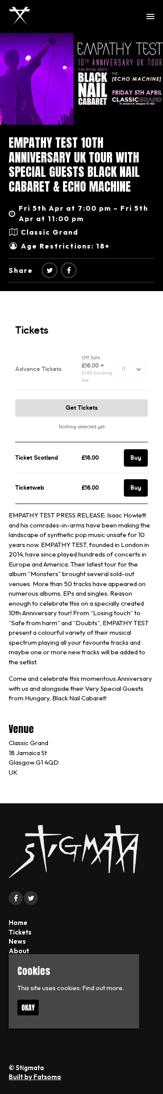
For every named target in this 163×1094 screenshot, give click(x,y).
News (17, 941)
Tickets (20, 932)
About (19, 951)
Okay (28, 1007)
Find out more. (103, 988)
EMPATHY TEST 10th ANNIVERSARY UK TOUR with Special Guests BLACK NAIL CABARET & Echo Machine (74, 164)
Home (18, 922)
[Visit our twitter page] (49, 270)
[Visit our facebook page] (69, 270)
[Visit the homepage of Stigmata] (19, 16)
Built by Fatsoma (35, 1077)
